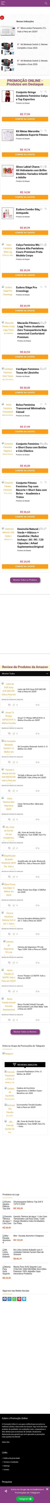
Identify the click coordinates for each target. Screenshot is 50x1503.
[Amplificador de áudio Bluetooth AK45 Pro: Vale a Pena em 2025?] (9, 861)
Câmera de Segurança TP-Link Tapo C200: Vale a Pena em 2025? (32, 948)
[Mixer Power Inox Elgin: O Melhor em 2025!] (9, 890)
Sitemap (6, 1466)
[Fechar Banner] (47, 1489)
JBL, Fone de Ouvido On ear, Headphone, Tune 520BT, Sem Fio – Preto (32, 834)
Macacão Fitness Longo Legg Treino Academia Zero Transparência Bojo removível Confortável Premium (32, 330)
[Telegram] (24, 1299)
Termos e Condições (10, 1462)
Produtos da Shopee (23, 103)
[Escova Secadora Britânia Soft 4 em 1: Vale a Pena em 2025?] (9, 919)
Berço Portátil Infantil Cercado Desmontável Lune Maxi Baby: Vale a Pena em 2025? (33, 1006)
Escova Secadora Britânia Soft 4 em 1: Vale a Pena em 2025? (31, 919)
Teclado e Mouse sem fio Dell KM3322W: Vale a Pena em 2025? (32, 776)
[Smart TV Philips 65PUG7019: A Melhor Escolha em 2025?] (9, 718)
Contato (6, 1470)
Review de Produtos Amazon (12, 699)
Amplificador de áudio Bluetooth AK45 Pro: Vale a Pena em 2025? (32, 862)
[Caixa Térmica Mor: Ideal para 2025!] (9, 804)
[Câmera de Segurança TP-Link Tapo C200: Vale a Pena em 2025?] (9, 947)
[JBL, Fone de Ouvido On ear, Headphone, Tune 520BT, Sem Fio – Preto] (9, 833)
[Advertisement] (25, 623)
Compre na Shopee (25, 119)
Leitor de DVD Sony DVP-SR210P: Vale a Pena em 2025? (32, 690)
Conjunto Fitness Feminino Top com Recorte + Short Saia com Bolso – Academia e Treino (31, 490)
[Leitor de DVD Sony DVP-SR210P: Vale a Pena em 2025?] (9, 689)
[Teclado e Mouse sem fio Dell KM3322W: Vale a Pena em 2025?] (9, 775)
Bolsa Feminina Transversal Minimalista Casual (30, 408)
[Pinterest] (19, 1299)
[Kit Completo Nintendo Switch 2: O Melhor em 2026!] (9, 747)
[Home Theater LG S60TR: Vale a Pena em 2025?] (9, 976)
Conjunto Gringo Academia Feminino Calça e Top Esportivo (32, 96)
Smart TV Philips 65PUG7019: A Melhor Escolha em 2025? (31, 719)
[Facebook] (5, 1299)
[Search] (46, 3)
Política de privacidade (11, 1458)
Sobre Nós (5, 1442)
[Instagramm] (9, 1299)
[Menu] (3, 3)
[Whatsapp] (14, 1299)
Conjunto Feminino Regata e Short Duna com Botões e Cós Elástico (32, 447)
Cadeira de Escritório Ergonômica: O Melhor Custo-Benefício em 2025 (29, 1090)
